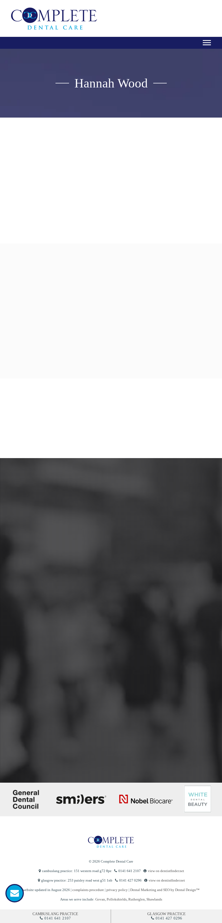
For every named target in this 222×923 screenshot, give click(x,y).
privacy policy (24, 736)
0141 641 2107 (57, 918)
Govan (100, 899)
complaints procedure (88, 890)
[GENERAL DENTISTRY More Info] (52, 297)
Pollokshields (117, 899)
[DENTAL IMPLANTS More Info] (137, 351)
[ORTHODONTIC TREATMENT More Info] (81, 351)
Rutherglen (136, 899)
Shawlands (154, 899)
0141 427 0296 (169, 918)
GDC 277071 (177, 250)
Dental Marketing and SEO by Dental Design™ (165, 890)
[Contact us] (14, 893)
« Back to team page (29, 172)
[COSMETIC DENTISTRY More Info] (109, 297)
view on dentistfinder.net (166, 871)
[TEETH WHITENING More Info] (165, 297)
